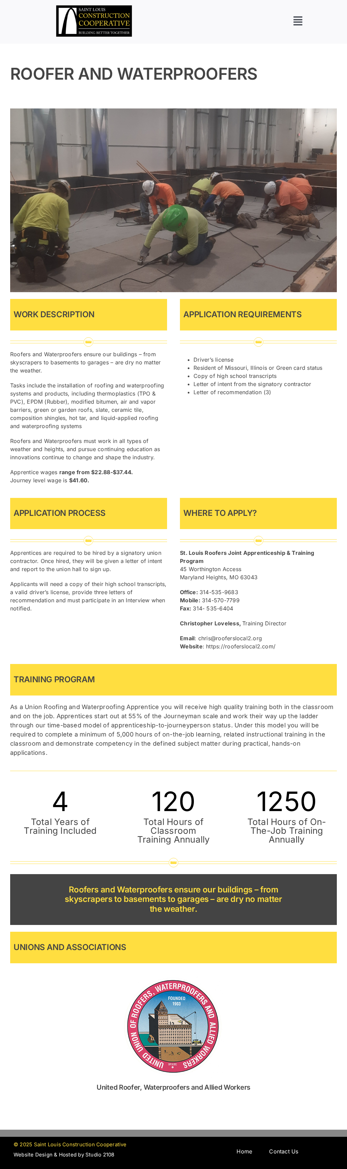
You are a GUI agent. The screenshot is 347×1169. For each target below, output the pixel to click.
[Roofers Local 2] (173, 972)
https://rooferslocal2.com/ (240, 646)
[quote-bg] (94, 7)
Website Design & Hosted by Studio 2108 (64, 1154)
